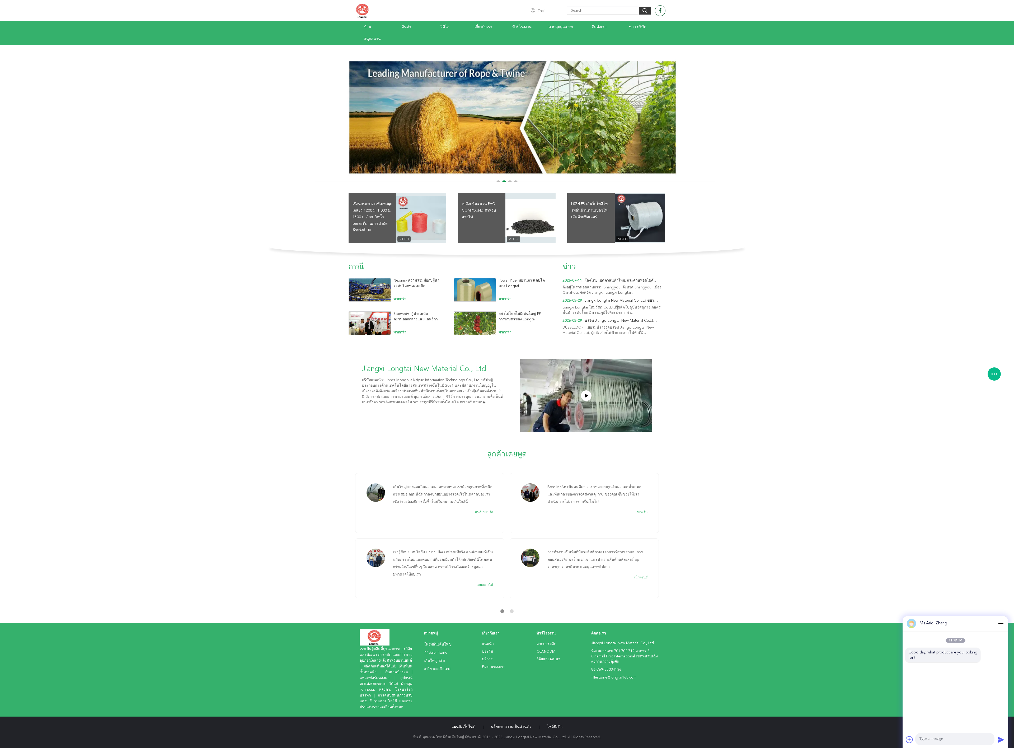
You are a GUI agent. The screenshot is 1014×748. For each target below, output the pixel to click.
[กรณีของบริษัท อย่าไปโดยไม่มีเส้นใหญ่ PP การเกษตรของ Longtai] (475, 323)
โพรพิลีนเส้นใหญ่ (438, 644)
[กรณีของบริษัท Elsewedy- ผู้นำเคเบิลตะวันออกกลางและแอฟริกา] (370, 323)
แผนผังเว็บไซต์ (463, 727)
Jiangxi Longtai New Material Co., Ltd (424, 369)
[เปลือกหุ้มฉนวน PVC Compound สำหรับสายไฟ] (530, 218)
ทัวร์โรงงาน (522, 27)
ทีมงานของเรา (493, 667)
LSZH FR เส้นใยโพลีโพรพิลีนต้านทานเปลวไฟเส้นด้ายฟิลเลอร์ (589, 210)
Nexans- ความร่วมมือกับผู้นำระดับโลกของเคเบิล (416, 283)
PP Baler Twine (435, 652)
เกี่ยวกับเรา (483, 27)
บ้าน (367, 27)
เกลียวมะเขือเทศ (437, 669)
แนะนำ (488, 644)
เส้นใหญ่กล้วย (435, 661)
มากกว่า (399, 299)
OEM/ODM (546, 651)
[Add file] (909, 739)
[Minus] (1001, 623)
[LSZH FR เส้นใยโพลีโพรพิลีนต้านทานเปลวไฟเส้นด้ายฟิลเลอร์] (640, 218)
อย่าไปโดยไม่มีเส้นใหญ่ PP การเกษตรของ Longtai (520, 316)
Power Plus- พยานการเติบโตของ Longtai (522, 283)
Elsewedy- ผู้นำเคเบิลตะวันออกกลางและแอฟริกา (415, 316)
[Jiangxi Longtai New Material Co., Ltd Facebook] (660, 10)
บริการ (487, 659)
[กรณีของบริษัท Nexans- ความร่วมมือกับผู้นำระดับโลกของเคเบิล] (370, 289)
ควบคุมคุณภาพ (560, 27)
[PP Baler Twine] (507, 113)
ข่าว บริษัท (637, 27)
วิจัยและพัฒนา (548, 659)
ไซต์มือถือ (554, 727)
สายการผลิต (546, 644)
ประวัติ (487, 651)
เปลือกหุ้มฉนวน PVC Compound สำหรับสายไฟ (479, 210)
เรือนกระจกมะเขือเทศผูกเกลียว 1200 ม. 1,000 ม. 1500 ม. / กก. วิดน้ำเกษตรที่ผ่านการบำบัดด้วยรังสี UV (372, 217)
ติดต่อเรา (599, 27)
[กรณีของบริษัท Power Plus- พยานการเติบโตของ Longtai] (475, 289)
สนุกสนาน (372, 39)
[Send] (1001, 739)
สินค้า (406, 27)
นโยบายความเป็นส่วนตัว (511, 727)
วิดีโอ (444, 27)
